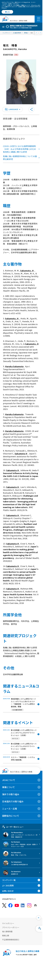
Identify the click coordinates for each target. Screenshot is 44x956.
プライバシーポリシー (10, 927)
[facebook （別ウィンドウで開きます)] (10, 905)
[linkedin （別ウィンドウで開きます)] (23, 905)
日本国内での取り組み (12, 801)
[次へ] (40, 33)
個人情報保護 (7, 931)
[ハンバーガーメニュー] (38, 18)
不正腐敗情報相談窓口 (10, 939)
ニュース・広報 (9, 808)
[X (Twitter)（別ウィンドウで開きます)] (4, 905)
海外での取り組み (10, 794)
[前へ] (37, 33)
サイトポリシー (8, 923)
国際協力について (10, 815)
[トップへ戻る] (38, 918)
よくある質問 (8, 885)
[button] (12, 109)
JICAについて (8, 780)
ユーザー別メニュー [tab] (15, 826)
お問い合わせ (8, 891)
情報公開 (5, 935)
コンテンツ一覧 (9, 880)
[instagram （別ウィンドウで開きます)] (29, 905)
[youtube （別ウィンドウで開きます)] (17, 905)
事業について (8, 787)
